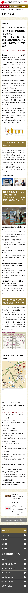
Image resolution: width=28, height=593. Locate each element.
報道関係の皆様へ (7, 581)
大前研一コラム (6, 586)
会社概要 (4, 544)
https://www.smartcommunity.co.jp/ (12, 412)
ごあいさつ (5, 535)
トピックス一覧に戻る (12, 520)
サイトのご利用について (9, 568)
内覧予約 (15, 6)
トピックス (10, 9)
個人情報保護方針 (7, 577)
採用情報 (4, 548)
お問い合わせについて (8, 564)
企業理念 (4, 540)
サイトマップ (5, 573)
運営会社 (5, 530)
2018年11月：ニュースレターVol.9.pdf (14, 50)
